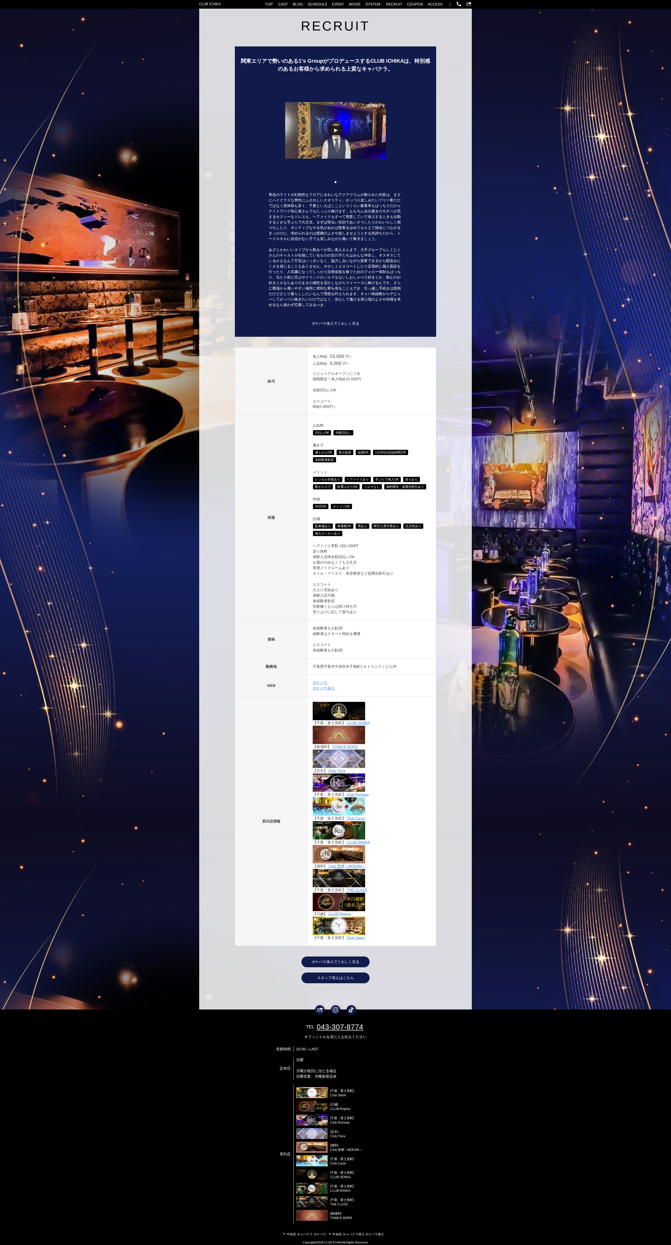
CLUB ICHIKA (210, 4)
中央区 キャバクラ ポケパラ (306, 1234)
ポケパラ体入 (324, 688)
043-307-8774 (340, 1027)
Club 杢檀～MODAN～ (346, 866)
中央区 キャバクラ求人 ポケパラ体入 (358, 1234)
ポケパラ (320, 683)
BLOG (298, 4)
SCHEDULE (317, 4)
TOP (269, 4)
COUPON (415, 4)
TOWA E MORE (345, 747)
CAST (283, 4)
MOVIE (355, 4)
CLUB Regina (339, 914)
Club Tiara (336, 770)
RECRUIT (394, 4)
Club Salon (356, 938)
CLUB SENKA (358, 723)
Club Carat (356, 818)
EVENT (338, 4)
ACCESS (435, 4)
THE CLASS (357, 890)
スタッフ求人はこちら (335, 978)
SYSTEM (372, 4)
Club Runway (358, 794)
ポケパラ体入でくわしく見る (335, 323)
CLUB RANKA (358, 842)
